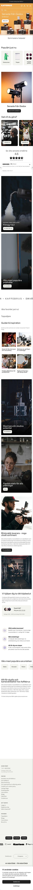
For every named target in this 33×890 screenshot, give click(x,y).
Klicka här (5, 20)
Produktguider (5, 790)
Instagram (8, 837)
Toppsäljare (4, 816)
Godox (5, 666)
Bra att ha (4, 822)
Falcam (23, 666)
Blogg (2, 794)
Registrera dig (5, 807)
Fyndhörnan (4, 798)
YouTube (24, 837)
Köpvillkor (4, 796)
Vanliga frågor (5, 788)
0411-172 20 (22, 610)
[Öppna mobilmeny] (30, 5)
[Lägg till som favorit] (21, 5)
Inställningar (16, 886)
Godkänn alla (16, 881)
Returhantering (5, 782)
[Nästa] (26, 31)
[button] (16, 31)
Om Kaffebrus (5, 780)
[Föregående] (7, 31)
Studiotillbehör (7, 431)
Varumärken (4, 792)
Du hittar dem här (8, 228)
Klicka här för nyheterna (14, 110)
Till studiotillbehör (6, 550)
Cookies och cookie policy (8, 786)
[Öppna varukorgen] (27, 5)
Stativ (5, 489)
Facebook (16, 837)
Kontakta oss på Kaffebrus (8, 778)
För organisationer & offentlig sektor (11, 784)
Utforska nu (7, 142)
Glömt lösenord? (5, 809)
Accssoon (14, 666)
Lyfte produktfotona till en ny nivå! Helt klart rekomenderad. (16, 166)
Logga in (3, 805)
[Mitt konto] (24, 5)
